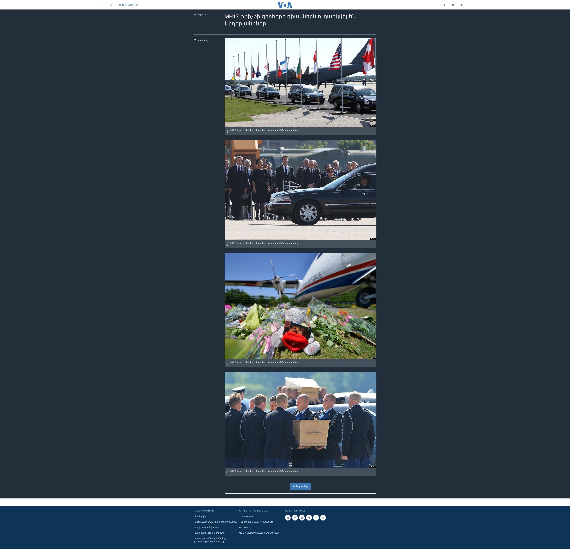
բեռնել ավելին (300, 486)
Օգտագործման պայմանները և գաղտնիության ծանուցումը (211, 540)
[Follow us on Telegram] (309, 518)
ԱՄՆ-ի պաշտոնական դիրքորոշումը (259, 533)
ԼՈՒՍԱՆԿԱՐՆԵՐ (128, 5)
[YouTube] (453, 5)
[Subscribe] (323, 518)
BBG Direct (244, 527)
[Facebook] (462, 5)
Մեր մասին (200, 516)
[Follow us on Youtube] (302, 518)
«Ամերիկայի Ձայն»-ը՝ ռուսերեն (256, 522)
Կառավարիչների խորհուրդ (209, 533)
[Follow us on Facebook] (288, 518)
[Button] (201, 41)
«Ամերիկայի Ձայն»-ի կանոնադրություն (215, 522)
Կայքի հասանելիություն (207, 527)
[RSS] (316, 518)
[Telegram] (444, 5)
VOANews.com (246, 516)
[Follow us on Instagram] (295, 518)
